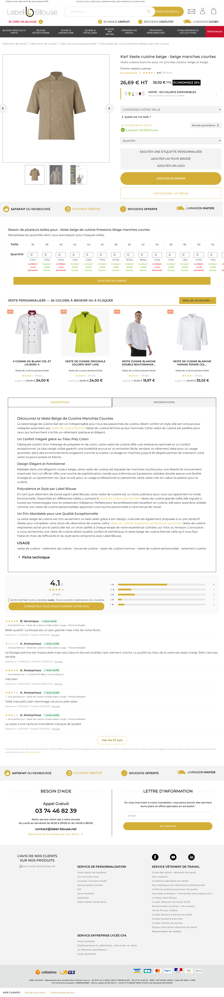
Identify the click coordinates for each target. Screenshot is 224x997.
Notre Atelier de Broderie (92, 901)
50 (129, 244)
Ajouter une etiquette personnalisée (171, 151)
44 (88, 244)
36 (32, 244)
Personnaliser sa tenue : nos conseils (173, 906)
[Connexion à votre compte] (204, 10)
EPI (79, 889)
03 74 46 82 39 (56, 810)
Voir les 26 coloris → (197, 300)
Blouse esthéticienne (41, 31)
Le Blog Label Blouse (164, 897)
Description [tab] (60, 402)
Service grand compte (90, 885)
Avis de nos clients (35, 992)
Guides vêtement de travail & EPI (171, 901)
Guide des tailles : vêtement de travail (174, 872)
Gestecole (83, 897)
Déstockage (214, 31)
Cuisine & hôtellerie (90, 31)
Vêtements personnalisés (156, 31)
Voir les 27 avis (112, 740)
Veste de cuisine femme (68, 428)
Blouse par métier (109, 31)
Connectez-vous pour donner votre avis (56, 606)
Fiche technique (33, 557)
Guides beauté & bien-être (167, 918)
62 (212, 244)
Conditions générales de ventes (170, 880)
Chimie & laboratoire (66, 31)
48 (115, 244)
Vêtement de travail (129, 31)
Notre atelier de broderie (91, 872)
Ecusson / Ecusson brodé (92, 880)
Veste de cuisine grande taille (120, 498)
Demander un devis (170, 193)
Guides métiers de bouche (167, 923)
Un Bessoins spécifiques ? (92, 949)
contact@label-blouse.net (56, 829)
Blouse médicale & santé (14, 31)
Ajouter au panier (171, 178)
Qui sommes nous (88, 876)
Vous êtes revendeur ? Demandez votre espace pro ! (182, 893)
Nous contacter (86, 941)
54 (157, 244)
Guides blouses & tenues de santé (172, 914)
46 (102, 244)
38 (46, 244)
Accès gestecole (86, 953)
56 (171, 244)
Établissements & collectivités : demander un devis (107, 945)
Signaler (55, 635)
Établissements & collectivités (188, 31)
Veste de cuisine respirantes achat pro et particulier (146, 523)
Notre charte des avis (63, 992)
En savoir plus (33, 752)
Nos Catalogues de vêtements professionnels (178, 885)
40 (60, 244)
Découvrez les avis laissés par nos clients (56, 834)
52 (143, 244)
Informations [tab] (164, 402)
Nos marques (160, 876)
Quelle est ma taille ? (135, 116)
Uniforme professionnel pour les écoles (175, 889)
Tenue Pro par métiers (165, 910)
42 (74, 244)
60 (198, 244)
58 (184, 244)
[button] (170, 94)
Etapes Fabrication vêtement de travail (174, 927)
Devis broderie (85, 893)
